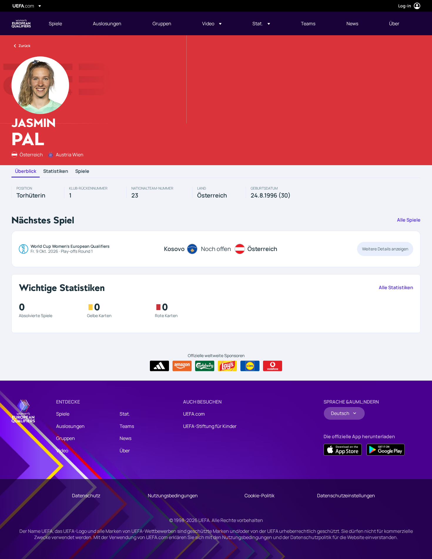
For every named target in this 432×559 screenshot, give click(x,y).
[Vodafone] (272, 366)
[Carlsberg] (204, 366)
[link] (55, 23)
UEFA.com (194, 414)
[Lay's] (227, 366)
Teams (127, 426)
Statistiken (55, 171)
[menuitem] (63, 23)
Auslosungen (70, 426)
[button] (211, 23)
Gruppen (65, 438)
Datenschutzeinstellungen (346, 495)
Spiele (82, 171)
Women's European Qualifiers (21, 23)
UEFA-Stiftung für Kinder (210, 426)
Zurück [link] (24, 45)
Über (125, 450)
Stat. (125, 414)
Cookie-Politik (259, 495)
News (125, 438)
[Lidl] (249, 366)
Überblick (25, 171)
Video (62, 450)
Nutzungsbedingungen (173, 495)
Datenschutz (86, 495)
